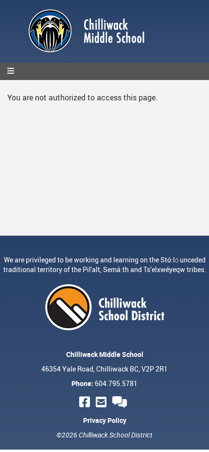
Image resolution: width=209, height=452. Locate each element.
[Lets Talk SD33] (121, 402)
